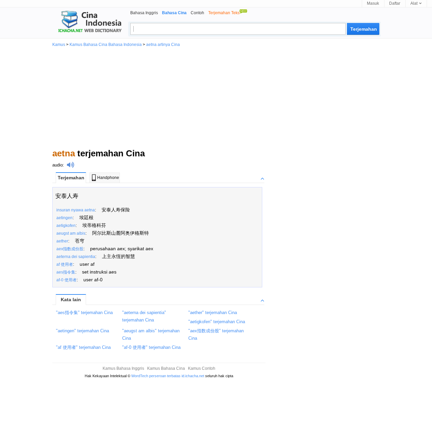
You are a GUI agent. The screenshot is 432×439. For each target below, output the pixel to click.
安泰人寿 (66, 196)
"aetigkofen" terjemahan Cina (216, 321)
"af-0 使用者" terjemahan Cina (151, 347)
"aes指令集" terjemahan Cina (84, 312)
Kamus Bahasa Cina (166, 368)
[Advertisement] (216, 97)
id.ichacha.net (193, 376)
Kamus (58, 44)
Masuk (373, 3)
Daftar (394, 3)
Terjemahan (71, 177)
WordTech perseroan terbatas (156, 376)
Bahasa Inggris (144, 12)
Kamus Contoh (201, 368)
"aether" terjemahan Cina (212, 312)
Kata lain (71, 299)
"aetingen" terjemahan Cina (82, 330)
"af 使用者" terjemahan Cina (83, 347)
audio (57, 164)
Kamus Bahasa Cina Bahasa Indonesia (106, 44)
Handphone (108, 177)
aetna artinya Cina (163, 44)
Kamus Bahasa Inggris (123, 368)
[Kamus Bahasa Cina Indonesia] (87, 22)
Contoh (197, 12)
